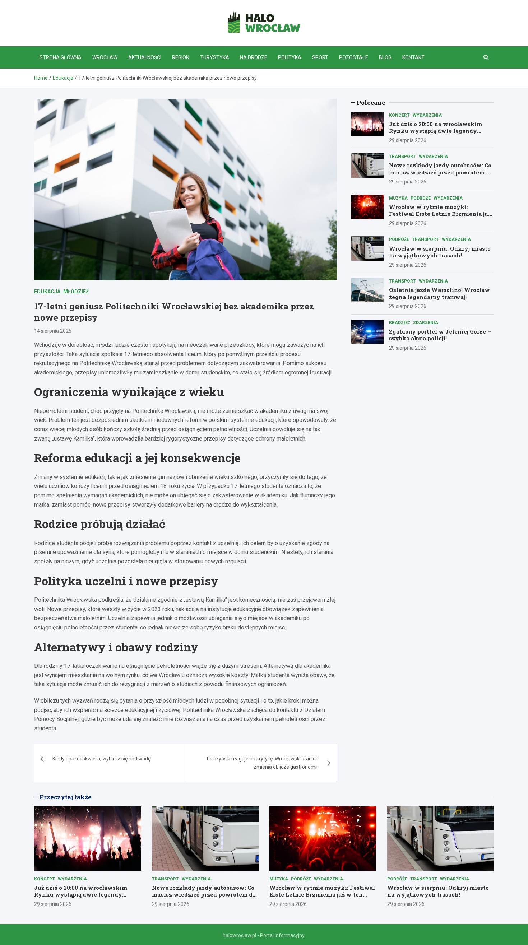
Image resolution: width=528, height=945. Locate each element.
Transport (402, 156)
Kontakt (413, 57)
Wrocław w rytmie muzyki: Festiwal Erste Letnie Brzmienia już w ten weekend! (440, 213)
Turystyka (214, 57)
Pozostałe (353, 57)
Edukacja (47, 291)
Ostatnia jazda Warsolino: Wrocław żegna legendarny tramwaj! (439, 293)
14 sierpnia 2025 (52, 331)
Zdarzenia (425, 322)
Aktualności (144, 57)
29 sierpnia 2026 (407, 140)
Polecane (371, 102)
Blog (385, 57)
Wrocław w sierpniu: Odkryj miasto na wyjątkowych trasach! (440, 252)
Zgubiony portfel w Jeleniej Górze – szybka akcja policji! (440, 335)
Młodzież (76, 291)
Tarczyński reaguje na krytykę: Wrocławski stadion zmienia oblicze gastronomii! (262, 762)
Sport (320, 57)
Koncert (399, 115)
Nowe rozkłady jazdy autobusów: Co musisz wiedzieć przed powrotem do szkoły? (441, 172)
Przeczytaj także (66, 797)
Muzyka (398, 198)
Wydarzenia (427, 115)
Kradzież (399, 322)
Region (180, 57)
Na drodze (253, 57)
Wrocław (104, 57)
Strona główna (61, 57)
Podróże (421, 198)
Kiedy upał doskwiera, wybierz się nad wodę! (102, 759)
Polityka (289, 57)
